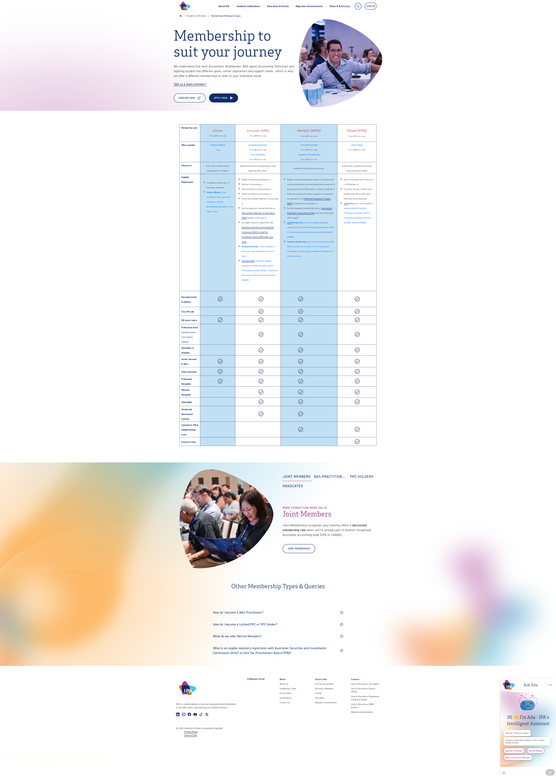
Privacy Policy (190, 731)
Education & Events (278, 6)
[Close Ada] (550, 684)
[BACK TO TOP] (6, 769)
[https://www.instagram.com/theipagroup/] (183, 714)
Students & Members (248, 6)
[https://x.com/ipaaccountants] (207, 714)
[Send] (550, 772)
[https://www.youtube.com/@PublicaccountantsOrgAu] (195, 714)
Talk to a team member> (190, 84)
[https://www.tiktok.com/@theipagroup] (201, 714)
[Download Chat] (504, 772)
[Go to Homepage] (185, 6)
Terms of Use (190, 735)
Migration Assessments (309, 6)
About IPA (223, 6)
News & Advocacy (340, 6)
